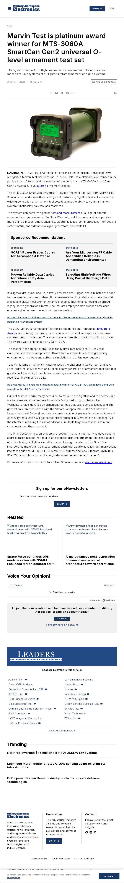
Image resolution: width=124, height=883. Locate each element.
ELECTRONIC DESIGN (84, 859)
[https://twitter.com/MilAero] (94, 832)
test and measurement (65, 212)
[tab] (16, 585)
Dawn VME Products (20, 684)
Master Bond (71, 684)
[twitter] (62, 93)
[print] (115, 93)
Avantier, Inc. (15, 679)
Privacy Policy (13, 877)
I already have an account (62, 624)
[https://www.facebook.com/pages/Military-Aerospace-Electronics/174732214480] (86, 832)
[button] (9, 8)
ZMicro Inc (70, 718)
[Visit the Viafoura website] (108, 600)
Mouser (68, 689)
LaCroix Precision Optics (22, 723)
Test (10, 26)
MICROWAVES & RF (62, 859)
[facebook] (51, 93)
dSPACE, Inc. (16, 694)
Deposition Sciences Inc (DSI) (26, 689)
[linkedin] (56, 93)
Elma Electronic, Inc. (20, 703)
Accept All (109, 876)
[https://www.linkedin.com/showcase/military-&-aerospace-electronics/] (90, 832)
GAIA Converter (17, 713)
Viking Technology (75, 713)
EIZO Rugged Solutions (21, 698)
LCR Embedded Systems (78, 679)
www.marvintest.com (98, 462)
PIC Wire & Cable (74, 698)
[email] (72, 93)
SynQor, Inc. (71, 708)
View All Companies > (62, 730)
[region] (62, 593)
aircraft (41, 185)
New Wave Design (75, 694)
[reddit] (67, 93)
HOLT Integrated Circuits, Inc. (25, 718)
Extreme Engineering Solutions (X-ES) (30, 708)
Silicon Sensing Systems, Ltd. (81, 703)
